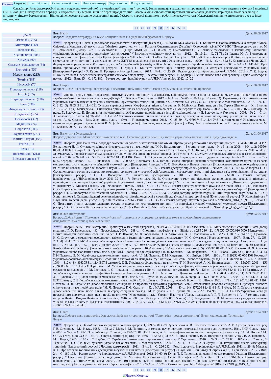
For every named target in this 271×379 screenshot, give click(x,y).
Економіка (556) (26, 69)
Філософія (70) (26, 84)
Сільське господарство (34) (26, 64)
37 (166, 28)
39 (154, 28)
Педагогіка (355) (26, 114)
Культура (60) (26, 59)
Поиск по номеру (94, 3)
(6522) (26, 35)
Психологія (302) (26, 119)
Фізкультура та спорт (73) (26, 109)
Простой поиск (38, 3)
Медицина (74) (26, 124)
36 (172, 28)
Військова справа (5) (26, 158)
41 (142, 28)
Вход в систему (141, 3)
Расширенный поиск (66, 3)
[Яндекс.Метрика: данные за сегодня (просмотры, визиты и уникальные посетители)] (135, 375)
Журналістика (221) (26, 134)
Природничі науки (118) (26, 89)
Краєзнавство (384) (26, 54)
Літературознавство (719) (26, 99)
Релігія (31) (26, 143)
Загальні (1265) (26, 40)
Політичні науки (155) (26, 139)
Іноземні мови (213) (26, 153)
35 (178, 28)
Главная (7, 4)
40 (148, 28)
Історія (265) (26, 94)
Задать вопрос (118, 3)
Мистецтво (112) (26, 45)
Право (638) (26, 104)
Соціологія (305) (26, 129)
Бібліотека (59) (26, 49)
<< (136, 28)
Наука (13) (26, 148)
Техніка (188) (26, 79)
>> (184, 28)
